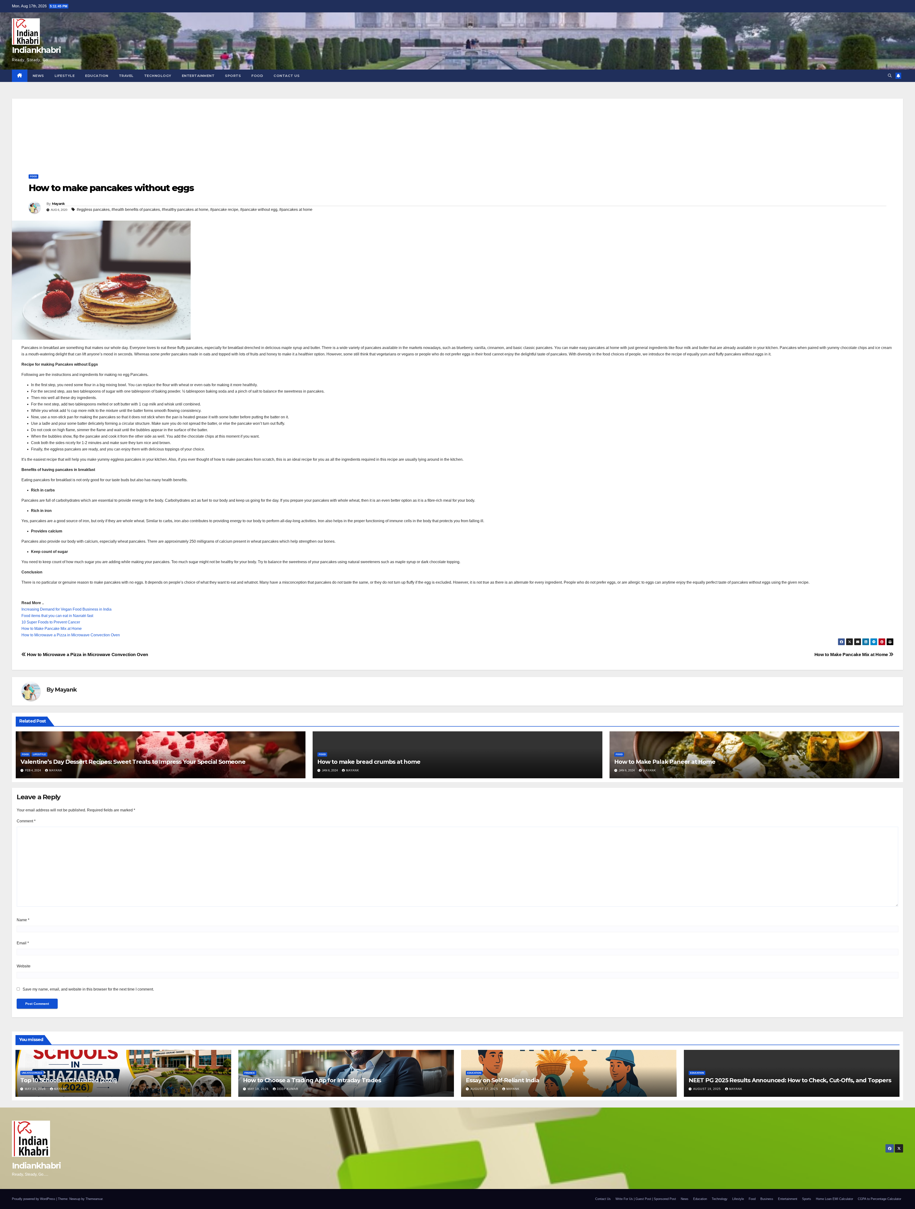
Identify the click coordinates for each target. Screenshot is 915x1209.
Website (23, 966)
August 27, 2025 (484, 1089)
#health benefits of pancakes (136, 209)
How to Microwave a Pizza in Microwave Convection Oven (70, 635)
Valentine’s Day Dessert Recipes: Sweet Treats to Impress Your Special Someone (132, 761)
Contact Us (287, 76)
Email (23, 943)
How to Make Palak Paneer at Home (664, 761)
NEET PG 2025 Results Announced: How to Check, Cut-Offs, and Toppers (790, 1080)
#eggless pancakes (93, 209)
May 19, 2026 (258, 1089)
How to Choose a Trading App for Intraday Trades (312, 1080)
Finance (249, 1073)
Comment (26, 821)
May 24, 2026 (36, 1089)
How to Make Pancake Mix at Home (51, 629)
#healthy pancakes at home (185, 209)
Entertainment (198, 76)
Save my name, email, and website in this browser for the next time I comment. (88, 989)
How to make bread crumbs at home (368, 761)
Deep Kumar (287, 1089)
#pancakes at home (295, 209)
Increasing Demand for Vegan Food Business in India (66, 609)
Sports (233, 76)
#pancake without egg (258, 209)
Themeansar (94, 1199)
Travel (126, 76)
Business (766, 1199)
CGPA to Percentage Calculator (879, 1199)
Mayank (58, 204)
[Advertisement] (457, 132)
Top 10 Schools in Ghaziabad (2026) (68, 1080)
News (38, 76)
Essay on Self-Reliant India (502, 1080)
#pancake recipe (224, 209)
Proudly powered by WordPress (34, 1199)
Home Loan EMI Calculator (834, 1199)
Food (257, 76)
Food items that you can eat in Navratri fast (57, 616)
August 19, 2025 (707, 1089)
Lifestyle (65, 76)
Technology (157, 76)
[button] (890, 76)
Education (96, 76)
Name (23, 920)
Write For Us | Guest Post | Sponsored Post (645, 1199)
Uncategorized (32, 1073)
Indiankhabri (36, 50)
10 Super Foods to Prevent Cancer (50, 622)
